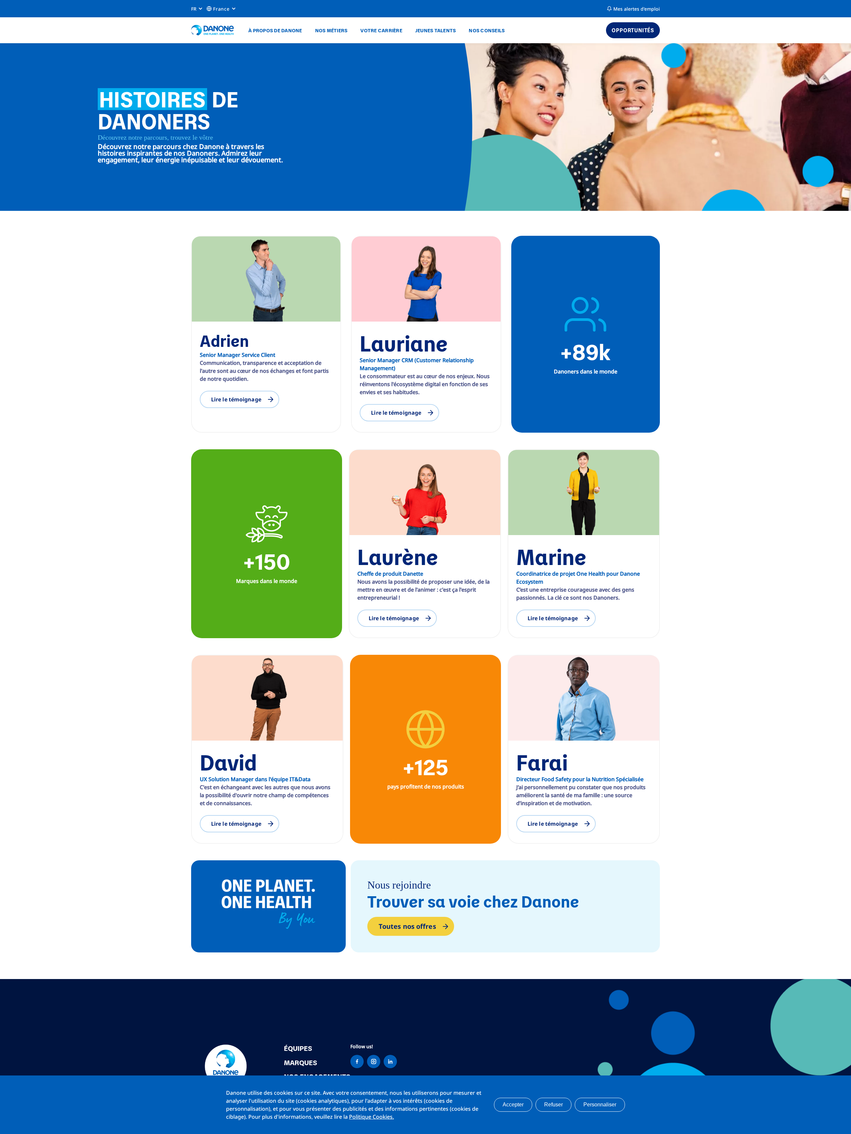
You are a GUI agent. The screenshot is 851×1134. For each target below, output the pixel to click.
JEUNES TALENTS (435, 30)
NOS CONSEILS (487, 30)
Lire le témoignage (236, 399)
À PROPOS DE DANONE (275, 30)
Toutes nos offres (407, 926)
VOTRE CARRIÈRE (381, 30)
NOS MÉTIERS (331, 30)
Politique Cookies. (371, 1116)
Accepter (513, 1104)
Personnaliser (599, 1104)
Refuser (553, 1104)
